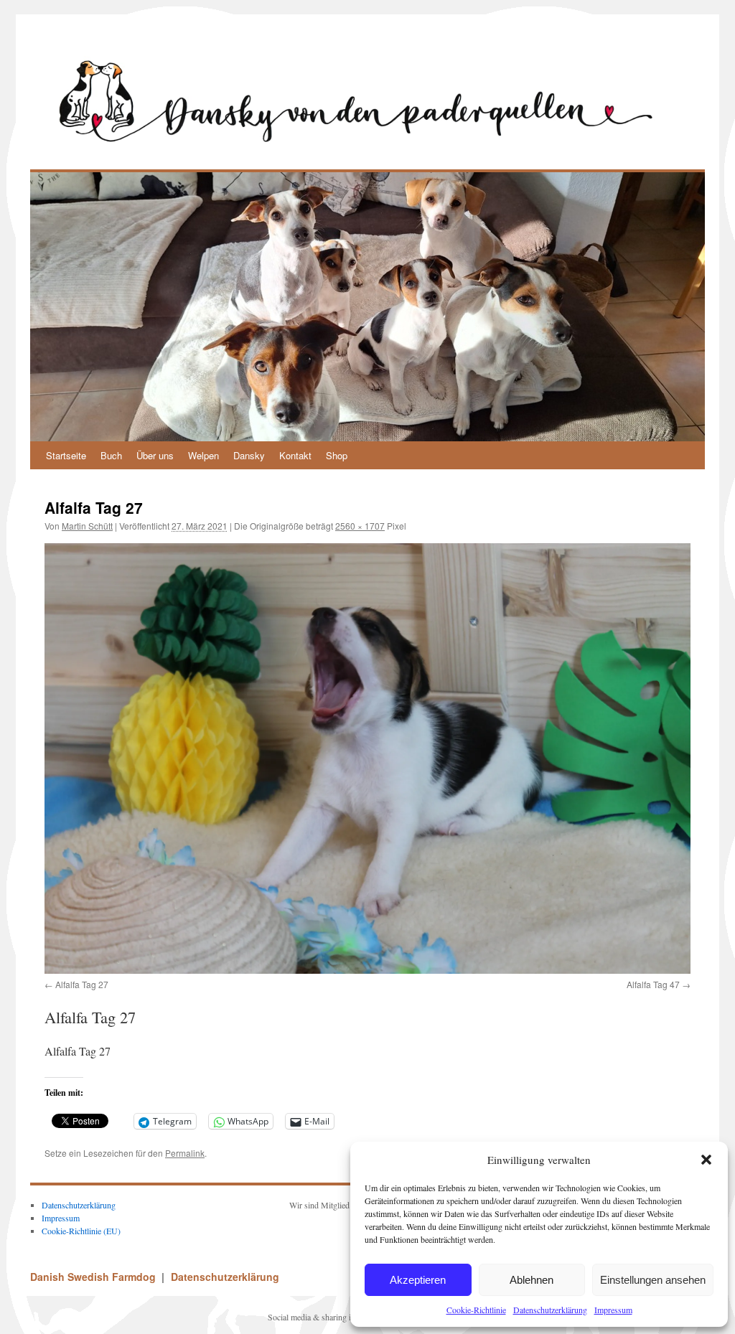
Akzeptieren (418, 1280)
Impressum (613, 1309)
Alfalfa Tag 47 (653, 984)
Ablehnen (531, 1280)
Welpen (203, 455)
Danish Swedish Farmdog (94, 1276)
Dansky (249, 455)
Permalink (185, 1153)
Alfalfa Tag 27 (81, 984)
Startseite (66, 455)
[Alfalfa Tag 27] (367, 758)
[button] (706, 1159)
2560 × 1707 (360, 526)
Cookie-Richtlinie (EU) (81, 1230)
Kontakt (295, 455)
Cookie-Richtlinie (476, 1309)
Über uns (155, 455)
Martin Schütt (87, 526)
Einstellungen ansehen (653, 1280)
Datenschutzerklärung (550, 1309)
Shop (336, 455)
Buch (111, 455)
